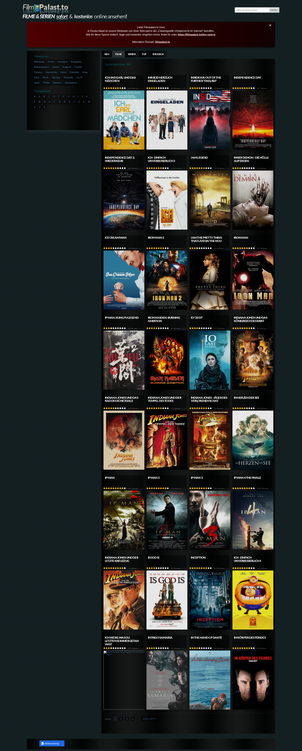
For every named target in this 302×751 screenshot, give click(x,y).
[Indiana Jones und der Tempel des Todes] (167, 469)
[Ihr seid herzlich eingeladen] (167, 149)
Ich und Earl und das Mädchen (120, 79)
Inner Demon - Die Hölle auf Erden (251, 159)
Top (144, 54)
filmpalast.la (162, 41)
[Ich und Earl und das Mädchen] (124, 149)
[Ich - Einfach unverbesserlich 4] (253, 629)
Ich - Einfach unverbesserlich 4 (247, 559)
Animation (62, 61)
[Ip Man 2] (167, 549)
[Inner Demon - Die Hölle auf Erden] (253, 229)
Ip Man (110, 477)
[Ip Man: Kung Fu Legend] (124, 389)
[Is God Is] (167, 629)
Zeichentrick (71, 82)
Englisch (158, 54)
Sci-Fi (79, 77)
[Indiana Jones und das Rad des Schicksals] (124, 469)
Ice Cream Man (116, 237)
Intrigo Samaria (160, 637)
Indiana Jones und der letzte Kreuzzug (121, 559)
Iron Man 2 (156, 237)
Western (57, 82)
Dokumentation (41, 67)
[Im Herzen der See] (253, 469)
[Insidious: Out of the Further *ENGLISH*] (210, 149)
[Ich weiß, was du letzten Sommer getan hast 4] (124, 709)
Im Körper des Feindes (250, 637)
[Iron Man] (253, 309)
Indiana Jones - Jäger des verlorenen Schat (209, 399)
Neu (106, 54)
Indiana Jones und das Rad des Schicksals (121, 399)
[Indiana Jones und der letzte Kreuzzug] (124, 629)
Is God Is (153, 557)
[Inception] (210, 629)
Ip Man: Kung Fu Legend (122, 317)
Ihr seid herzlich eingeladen (160, 79)
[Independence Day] (253, 149)
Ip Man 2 (154, 477)
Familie (78, 67)
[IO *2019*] (210, 389)
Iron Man (241, 237)
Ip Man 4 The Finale (247, 477)
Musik (46, 77)
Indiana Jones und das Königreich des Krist (250, 319)
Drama (56, 67)
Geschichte (51, 72)
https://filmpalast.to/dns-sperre (196, 34)
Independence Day (247, 77)
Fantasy (38, 72)
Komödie (74, 72)
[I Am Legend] (210, 229)
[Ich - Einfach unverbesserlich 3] (167, 229)
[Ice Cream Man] (124, 309)
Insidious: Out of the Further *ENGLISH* (206, 79)
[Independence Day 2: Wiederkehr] (124, 229)
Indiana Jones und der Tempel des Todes (164, 399)
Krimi (36, 77)
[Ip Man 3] (210, 549)
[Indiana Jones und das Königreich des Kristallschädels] (253, 389)
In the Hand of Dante (206, 637)
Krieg (84, 72)
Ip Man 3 (197, 477)
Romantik (68, 77)
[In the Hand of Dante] (210, 709)
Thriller (46, 82)
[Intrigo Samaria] (167, 709)
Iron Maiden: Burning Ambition (164, 319)
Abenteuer (39, 61)
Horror (63, 72)
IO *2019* (197, 317)
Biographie (76, 61)
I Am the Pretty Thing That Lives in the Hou (206, 239)
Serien (132, 54)
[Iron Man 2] (167, 309)
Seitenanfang (52, 743)
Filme (118, 54)
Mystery (56, 77)
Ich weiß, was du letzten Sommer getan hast (122, 641)
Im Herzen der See (246, 397)
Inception (198, 557)
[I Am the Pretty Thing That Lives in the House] (210, 309)
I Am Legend (199, 157)
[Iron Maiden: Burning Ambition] (167, 389)
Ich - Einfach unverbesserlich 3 (161, 159)
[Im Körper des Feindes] (253, 709)
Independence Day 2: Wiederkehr (120, 159)
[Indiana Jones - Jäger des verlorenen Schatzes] (210, 469)
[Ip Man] (124, 549)
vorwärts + (150, 718)
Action (51, 61)
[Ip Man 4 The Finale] (253, 549)
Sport (36, 82)
